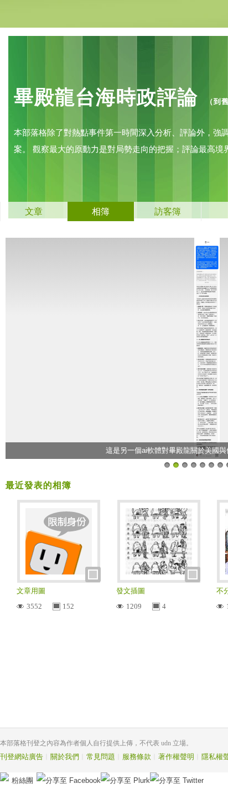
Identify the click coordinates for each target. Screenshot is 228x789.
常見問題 (100, 757)
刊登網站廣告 (21, 757)
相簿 (101, 211)
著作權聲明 (176, 757)
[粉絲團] (4, 776)
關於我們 (64, 757)
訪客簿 (167, 211)
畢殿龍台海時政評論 (106, 97)
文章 (34, 211)
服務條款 (136, 757)
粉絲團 (22, 780)
